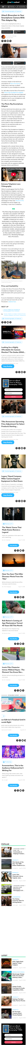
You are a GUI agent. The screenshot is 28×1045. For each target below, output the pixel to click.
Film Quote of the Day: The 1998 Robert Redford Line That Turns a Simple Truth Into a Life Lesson (18, 914)
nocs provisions (16, 315)
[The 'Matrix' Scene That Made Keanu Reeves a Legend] (13, 513)
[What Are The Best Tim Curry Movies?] (13, 800)
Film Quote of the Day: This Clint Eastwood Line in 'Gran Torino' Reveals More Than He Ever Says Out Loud (13, 865)
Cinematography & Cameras (12, 11)
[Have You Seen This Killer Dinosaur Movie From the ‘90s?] (13, 560)
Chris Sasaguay (7, 586)
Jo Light (6, 780)
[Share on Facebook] (2, 41)
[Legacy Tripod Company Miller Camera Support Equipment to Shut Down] (13, 461)
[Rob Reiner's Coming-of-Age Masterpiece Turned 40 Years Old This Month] (13, 607)
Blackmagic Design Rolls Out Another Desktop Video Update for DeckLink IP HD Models (19, 1025)
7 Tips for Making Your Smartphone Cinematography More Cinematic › (11, 310)
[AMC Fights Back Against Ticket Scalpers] (6, 1010)
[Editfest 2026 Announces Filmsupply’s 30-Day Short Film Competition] (6, 936)
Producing (8, 762)
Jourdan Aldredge (12, 36)
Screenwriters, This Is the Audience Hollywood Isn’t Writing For (13, 768)
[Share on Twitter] (5, 41)
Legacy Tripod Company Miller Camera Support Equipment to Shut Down (12, 478)
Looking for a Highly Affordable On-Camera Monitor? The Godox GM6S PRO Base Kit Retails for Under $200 (12, 352)
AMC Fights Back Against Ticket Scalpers (17, 1010)
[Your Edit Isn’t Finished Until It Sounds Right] (13, 704)
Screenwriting (22, 6)
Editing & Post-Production (19, 1019)
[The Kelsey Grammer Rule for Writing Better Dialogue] (6, 948)
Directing (12, 6)
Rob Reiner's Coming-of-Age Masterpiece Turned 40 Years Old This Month (12, 623)
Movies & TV (9, 523)
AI (4, 6)
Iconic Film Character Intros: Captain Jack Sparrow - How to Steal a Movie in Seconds (18, 926)
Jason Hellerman (8, 826)
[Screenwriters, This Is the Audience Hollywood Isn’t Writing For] (13, 752)
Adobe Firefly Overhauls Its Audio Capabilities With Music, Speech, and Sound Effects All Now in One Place (18, 1038)
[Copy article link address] (10, 41)
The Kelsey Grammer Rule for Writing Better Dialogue (18, 948)
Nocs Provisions (15, 83)
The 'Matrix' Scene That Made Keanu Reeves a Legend (11, 529)
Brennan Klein (7, 633)
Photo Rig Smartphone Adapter (13, 92)
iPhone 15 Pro (20, 200)
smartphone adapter (23, 315)
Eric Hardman (7, 540)
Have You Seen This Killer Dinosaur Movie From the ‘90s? (12, 576)
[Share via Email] (8, 41)
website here (12, 301)
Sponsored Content (6, 730)
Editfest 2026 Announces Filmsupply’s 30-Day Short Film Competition (18, 938)
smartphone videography (8, 315)
